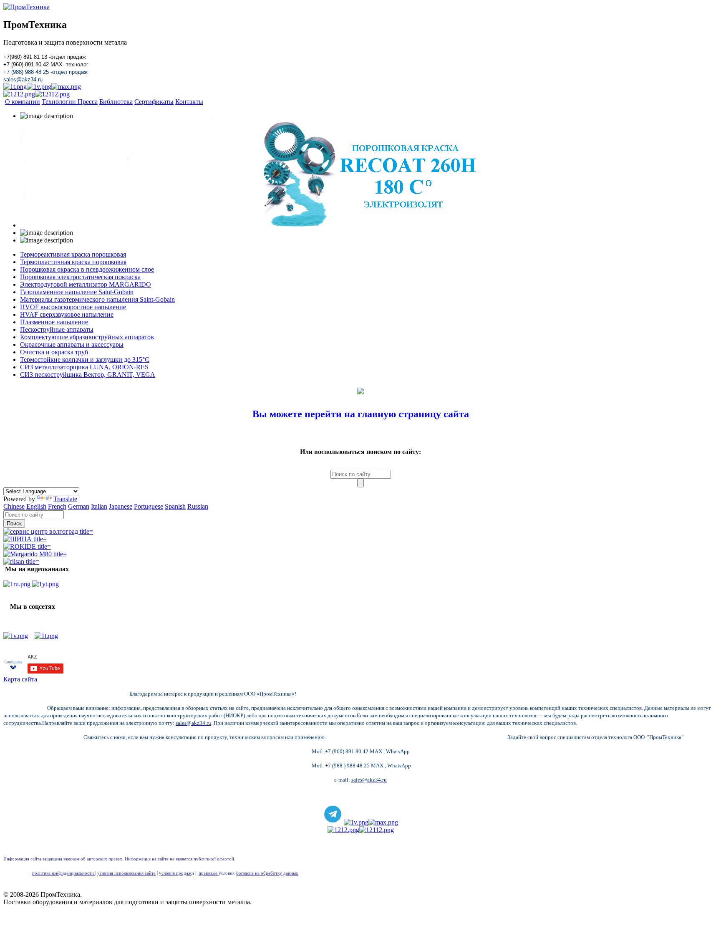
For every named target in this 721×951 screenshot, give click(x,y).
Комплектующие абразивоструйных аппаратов (87, 337)
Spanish (175, 506)
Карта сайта (20, 679)
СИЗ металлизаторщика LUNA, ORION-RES (84, 367)
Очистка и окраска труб (54, 352)
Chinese (14, 506)
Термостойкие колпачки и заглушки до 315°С (84, 359)
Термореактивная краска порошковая (73, 254)
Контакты (189, 101)
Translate (65, 498)
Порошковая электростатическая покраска (80, 276)
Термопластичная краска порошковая (73, 261)
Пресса (88, 101)
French (57, 506)
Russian (197, 506)
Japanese (120, 506)
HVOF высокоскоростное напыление (73, 306)
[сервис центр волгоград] (48, 531)
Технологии (60, 101)
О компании (22, 101)
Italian (99, 506)
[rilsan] (21, 561)
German (78, 506)
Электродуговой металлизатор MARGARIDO (85, 284)
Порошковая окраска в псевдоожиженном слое (87, 269)
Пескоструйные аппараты (56, 329)
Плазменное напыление (54, 321)
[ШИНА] (25, 538)
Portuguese (148, 506)
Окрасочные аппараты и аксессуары (72, 344)
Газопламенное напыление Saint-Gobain (77, 291)
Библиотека (116, 101)
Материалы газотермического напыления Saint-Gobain (97, 299)
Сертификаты (154, 101)
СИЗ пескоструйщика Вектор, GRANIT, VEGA (87, 374)
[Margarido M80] (35, 553)
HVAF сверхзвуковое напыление (66, 314)
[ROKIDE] (27, 546)
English (36, 506)
